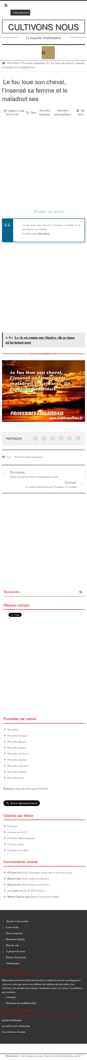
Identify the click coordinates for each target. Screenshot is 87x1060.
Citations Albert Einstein (21, 838)
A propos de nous (15, 951)
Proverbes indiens (17, 771)
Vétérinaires (12, 963)
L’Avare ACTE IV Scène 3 (32, 890)
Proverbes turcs (15, 777)
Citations (12, 826)
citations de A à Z (17, 832)
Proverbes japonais (17, 765)
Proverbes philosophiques (62, 112)
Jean (80, 114)
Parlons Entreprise (16, 957)
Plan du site (12, 945)
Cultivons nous (43, 26)
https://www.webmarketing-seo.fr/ (62, 1056)
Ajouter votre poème (17, 921)
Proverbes (13, 63)
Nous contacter (14, 933)
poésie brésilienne (12, 1020)
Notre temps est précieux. (36, 878)
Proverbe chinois (16, 747)
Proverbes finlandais (33, 63)
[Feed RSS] (4, 5)
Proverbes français (17, 735)
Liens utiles (12, 927)
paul (9, 890)
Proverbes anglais (17, 759)
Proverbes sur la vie (18, 753)
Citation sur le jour (17, 850)
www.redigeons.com (31, 1056)
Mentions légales (15, 939)
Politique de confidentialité (21, 1003)
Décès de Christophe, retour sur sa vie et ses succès (44, 872)
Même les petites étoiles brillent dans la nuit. (34, 476)
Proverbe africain (16, 741)
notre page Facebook (36, 788)
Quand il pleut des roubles (45, 896)
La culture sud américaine (16, 1026)
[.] (3, 63)
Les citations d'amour (13, 1031)
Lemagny (11, 997)
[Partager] (35, 438)
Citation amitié (15, 844)
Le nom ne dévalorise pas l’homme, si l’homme (51, 487)
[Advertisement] (43, 165)
